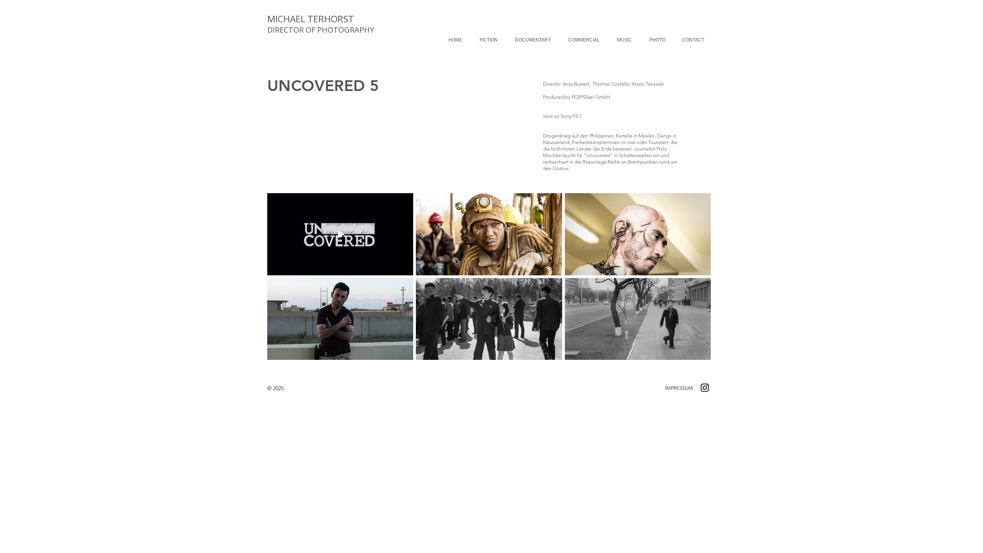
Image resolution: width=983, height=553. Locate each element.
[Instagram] (704, 387)
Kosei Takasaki (648, 84)
